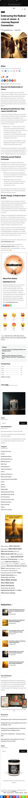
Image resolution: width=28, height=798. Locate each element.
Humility (10, 563)
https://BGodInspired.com (7, 241)
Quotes (3, 484)
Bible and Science (5, 546)
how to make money (4, 563)
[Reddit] (7, 80)
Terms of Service (19, 792)
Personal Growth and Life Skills (9, 479)
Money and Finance (6, 474)
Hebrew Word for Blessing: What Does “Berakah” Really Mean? (16, 662)
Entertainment (4, 466)
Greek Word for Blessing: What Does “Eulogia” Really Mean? (17, 641)
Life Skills (16, 563)
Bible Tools (4, 464)
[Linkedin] (10, 80)
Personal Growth (13, 570)
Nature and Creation (6, 476)
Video (19, 590)
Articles (3, 12)
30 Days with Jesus (6, 451)
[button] (14, 8)
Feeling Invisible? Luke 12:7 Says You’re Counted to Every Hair (16, 652)
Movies (24, 566)
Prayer (2, 481)
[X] (5, 80)
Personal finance (4, 570)
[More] (15, 80)
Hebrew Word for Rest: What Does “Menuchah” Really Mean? (17, 620)
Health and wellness (11, 561)
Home (5, 792)
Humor (3, 471)
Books (3, 557)
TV (16, 590)
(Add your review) (5, 377)
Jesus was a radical (15, 337)
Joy (12, 563)
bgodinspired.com (8, 30)
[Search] (22, 9)
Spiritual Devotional (6, 502)
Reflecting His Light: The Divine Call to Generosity (13, 719)
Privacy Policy (10, 792)
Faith (19, 559)
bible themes (20, 554)
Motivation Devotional (14, 566)
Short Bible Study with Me (7, 494)
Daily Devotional (5, 337)
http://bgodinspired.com (12, 302)
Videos (2, 507)
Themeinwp (13, 791)
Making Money (3, 566)
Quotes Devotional (7, 575)
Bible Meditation (4, 549)
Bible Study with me (19, 336)
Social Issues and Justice (7, 499)
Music (3, 568)
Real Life (3, 486)
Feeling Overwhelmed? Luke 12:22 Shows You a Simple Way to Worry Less (17, 611)
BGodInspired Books (6, 456)
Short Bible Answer (9, 580)
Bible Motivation (9, 336)
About (25, 792)
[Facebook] (2, 80)
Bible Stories (16, 551)
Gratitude (2, 561)
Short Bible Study (7, 583)
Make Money (23, 563)
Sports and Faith (5, 504)
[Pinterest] (12, 80)
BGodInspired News (6, 459)
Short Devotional (5, 497)
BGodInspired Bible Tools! (7, 246)
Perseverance (18, 568)
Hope (19, 561)
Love (20, 563)
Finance (22, 559)
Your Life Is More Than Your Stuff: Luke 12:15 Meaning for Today (16, 631)
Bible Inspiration (14, 546)
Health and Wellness (6, 469)
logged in (8, 385)
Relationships (4, 489)
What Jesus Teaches (6, 509)
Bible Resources (5, 461)
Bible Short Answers (7, 551)
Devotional (4, 559)
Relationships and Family (7, 492)
